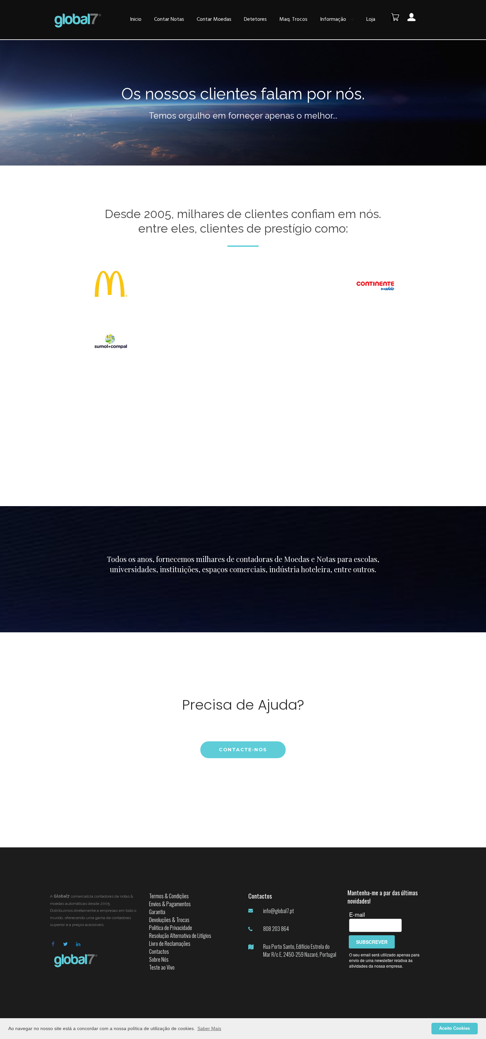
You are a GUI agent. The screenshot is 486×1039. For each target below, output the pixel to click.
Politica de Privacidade (170, 928)
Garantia (157, 912)
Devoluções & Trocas (169, 920)
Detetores (255, 19)
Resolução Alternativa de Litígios (180, 936)
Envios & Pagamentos (170, 904)
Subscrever (371, 942)
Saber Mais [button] (209, 1028)
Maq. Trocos (293, 19)
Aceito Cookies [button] (454, 1028)
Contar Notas (169, 19)
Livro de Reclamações (169, 943)
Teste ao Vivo (162, 967)
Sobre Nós (159, 959)
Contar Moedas (214, 19)
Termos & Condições (169, 896)
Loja (370, 19)
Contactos (159, 951)
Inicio (136, 19)
